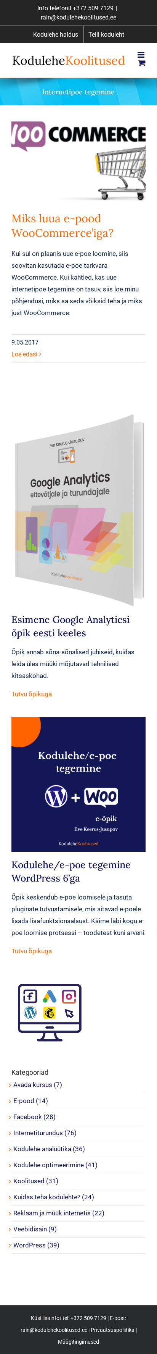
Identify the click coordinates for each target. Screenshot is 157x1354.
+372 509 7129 (93, 8)
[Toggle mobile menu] (142, 55)
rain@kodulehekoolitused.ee (78, 17)
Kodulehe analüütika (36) (49, 1149)
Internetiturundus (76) (45, 1133)
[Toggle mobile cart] (142, 63)
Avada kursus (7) (37, 1085)
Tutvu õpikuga (31, 694)
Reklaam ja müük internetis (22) (58, 1213)
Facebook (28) (34, 1117)
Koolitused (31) (35, 1181)
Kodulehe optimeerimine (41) (55, 1165)
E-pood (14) (30, 1101)
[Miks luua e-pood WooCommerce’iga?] (78, 161)
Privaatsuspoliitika (113, 1330)
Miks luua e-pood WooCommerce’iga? (62, 225)
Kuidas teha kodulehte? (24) (53, 1197)
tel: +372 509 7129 (84, 1318)
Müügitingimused (78, 1342)
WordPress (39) (36, 1245)
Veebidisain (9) (35, 1229)
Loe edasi (24, 354)
